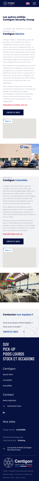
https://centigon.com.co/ (12, 234)
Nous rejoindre (9, 400)
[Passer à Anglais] (29, 3)
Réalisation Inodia (8, 477)
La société (7, 380)
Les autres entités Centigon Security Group (19, 449)
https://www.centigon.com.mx (15, 105)
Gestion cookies (20, 477)
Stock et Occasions (18, 358)
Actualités (7, 386)
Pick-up (9, 349)
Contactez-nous (10, 331)
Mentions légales (8, 474)
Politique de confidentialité (23, 474)
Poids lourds (13, 353)
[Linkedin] (4, 413)
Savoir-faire (8, 375)
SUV (6, 344)
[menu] (34, 3)
